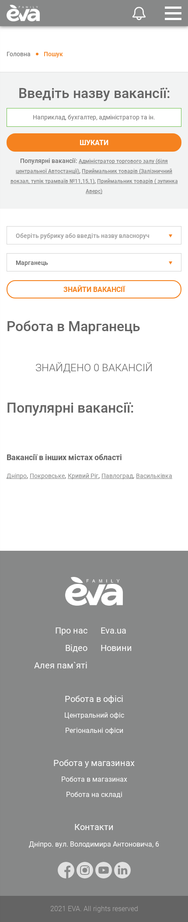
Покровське (47, 475)
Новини (116, 648)
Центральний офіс (94, 715)
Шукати (94, 143)
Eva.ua (113, 630)
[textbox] (94, 236)
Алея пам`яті (60, 665)
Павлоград (117, 475)
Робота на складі (94, 794)
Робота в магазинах (94, 779)
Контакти (94, 827)
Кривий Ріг (83, 475)
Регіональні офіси (94, 730)
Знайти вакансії (94, 289)
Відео (76, 648)
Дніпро (17, 475)
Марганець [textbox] (32, 262)
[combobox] (94, 235)
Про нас (71, 630)
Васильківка (154, 475)
